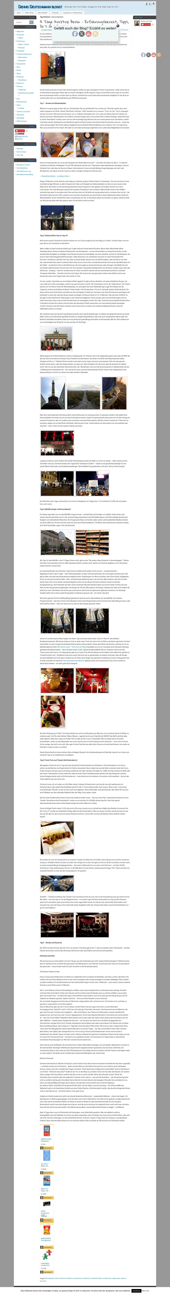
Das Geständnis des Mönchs (74, 661)
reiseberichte (107, 1278)
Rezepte (22, 48)
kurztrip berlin (77, 1278)
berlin (57, 1278)
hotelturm (69, 1278)
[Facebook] (146, 4)
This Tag (20, 155)
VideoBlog (20, 118)
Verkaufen (20, 115)
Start (19, 13)
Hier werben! (42, 13)
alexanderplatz (49, 1278)
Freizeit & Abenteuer (24, 54)
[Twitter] (149, 4)
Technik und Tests (23, 111)
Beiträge (20, 148)
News (19, 73)
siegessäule (116, 1278)
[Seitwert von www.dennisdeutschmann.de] (19, 139)
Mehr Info (145, 1291)
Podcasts (55, 13)
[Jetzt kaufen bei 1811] (47, 1131)
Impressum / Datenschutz (72, 13)
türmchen (43, 1281)
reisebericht (86, 1278)
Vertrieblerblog (22, 168)
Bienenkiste (23, 57)
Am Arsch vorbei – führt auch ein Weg (71, 647)
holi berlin (62, 1278)
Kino (18, 67)
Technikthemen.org (24, 171)
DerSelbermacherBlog (25, 174)
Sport (19, 105)
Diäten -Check (24, 44)
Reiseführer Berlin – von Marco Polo (55, 176)
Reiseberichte (22, 102)
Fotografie (20, 51)
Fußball (21, 108)
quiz (18, 98)
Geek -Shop (29, 13)
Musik (19, 70)
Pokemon (20, 83)
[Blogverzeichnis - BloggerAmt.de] (21, 136)
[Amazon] (153, 4)
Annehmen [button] (136, 1291)
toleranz (123, 1278)
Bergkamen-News (23, 165)
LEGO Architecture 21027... (45, 1213)
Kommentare (21, 152)
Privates (20, 86)
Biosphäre (22, 60)
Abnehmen (22, 80)
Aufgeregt (22, 90)
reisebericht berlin (96, 1278)
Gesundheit (21, 64)
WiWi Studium (22, 121)
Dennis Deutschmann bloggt (40, 7)
